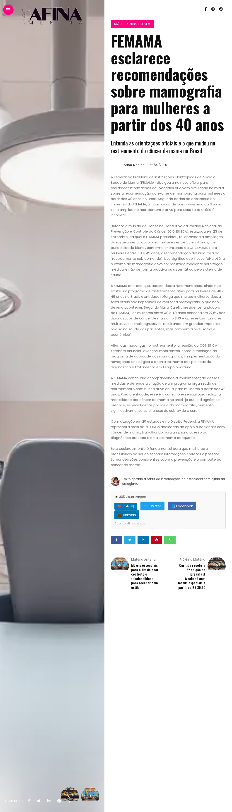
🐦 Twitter (152, 506)
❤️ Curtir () (126, 506)
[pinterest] (59, 801)
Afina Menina (134, 165)
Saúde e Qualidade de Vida (132, 24)
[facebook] (29, 801)
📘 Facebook (182, 506)
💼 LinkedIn (127, 514)
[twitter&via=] (39, 801)
